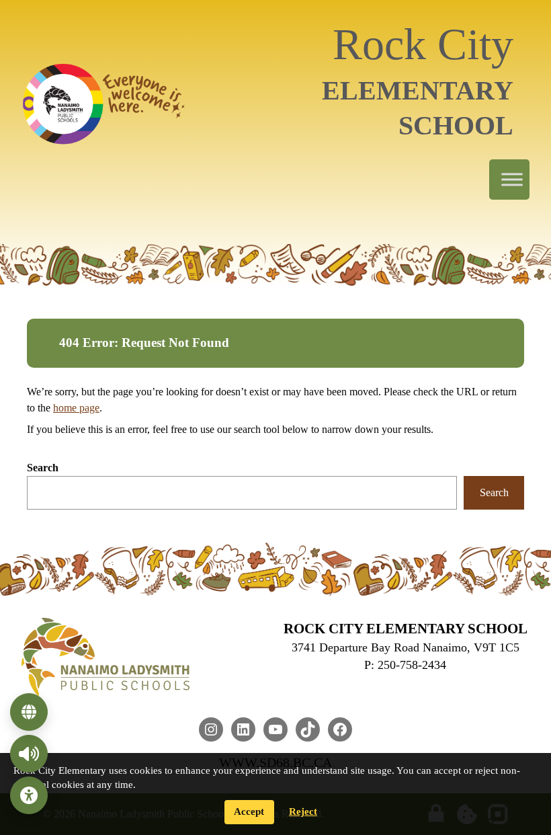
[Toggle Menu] (512, 179)
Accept (249, 811)
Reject (303, 811)
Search (42, 467)
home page (76, 407)
